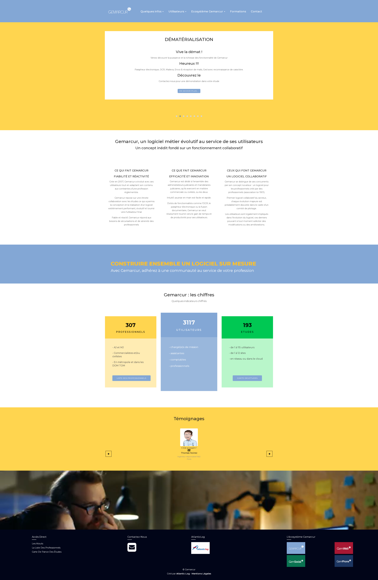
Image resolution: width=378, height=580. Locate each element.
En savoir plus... (189, 91)
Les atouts (37, 543)
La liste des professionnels (46, 547)
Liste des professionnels (131, 378)
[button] (152, 12)
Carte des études (247, 378)
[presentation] (108, 454)
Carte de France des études (46, 552)
